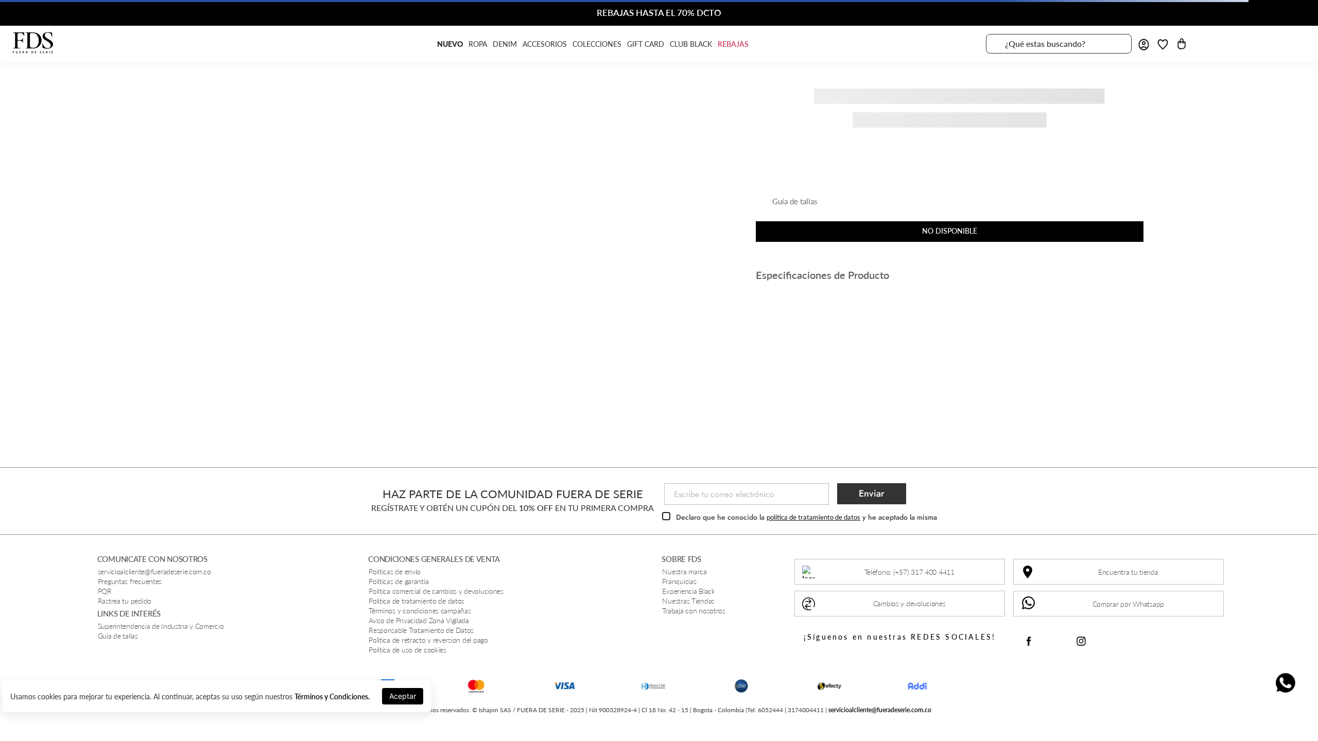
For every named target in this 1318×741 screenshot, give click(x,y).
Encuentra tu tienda (1128, 572)
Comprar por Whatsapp (1128, 603)
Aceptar (402, 696)
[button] (787, 205)
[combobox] (1059, 44)
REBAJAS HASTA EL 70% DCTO (659, 12)
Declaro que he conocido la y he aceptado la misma (806, 517)
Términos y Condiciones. (332, 696)
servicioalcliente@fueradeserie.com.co (879, 710)
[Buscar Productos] (1118, 44)
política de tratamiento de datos (813, 517)
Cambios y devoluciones (909, 603)
